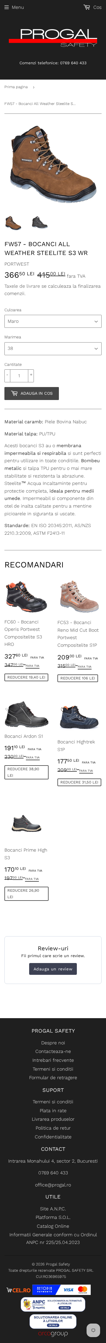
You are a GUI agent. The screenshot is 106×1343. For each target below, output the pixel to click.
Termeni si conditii (53, 1069)
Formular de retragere (53, 1077)
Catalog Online (53, 1226)
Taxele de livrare (22, 286)
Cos (97, 7)
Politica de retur (53, 1128)
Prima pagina (16, 87)
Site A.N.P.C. (53, 1209)
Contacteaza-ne (53, 1051)
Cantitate (13, 364)
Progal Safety (58, 1264)
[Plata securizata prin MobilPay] (61, 1293)
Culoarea (12, 309)
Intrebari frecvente (53, 1060)
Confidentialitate (53, 1137)
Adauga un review (53, 969)
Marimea (12, 337)
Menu (18, 7)
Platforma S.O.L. (53, 1217)
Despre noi (53, 1043)
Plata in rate (53, 1110)
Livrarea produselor (53, 1119)
